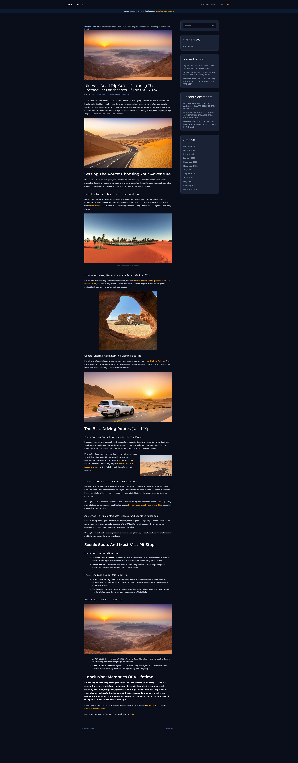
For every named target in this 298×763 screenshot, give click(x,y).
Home (87, 26)
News (221, 4)
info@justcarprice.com (165, 11)
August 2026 (189, 146)
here (133, 714)
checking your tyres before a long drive (144, 505)
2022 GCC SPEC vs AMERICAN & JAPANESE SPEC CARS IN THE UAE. (199, 106)
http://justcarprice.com (94, 708)
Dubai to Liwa (95, 206)
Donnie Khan (189, 103)
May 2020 (187, 182)
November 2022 (190, 166)
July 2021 (187, 170)
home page (151, 705)
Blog (228, 4)
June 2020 (188, 178)
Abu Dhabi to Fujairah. (155, 361)
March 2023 (188, 154)
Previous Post (86, 728)
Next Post (171, 728)
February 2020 (189, 185)
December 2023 (190, 150)
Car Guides (96, 26)
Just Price (75, 4)
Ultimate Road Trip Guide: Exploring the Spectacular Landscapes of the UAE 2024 (199, 81)
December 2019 (190, 189)
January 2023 (189, 158)
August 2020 (189, 174)
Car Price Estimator (207, 4)
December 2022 (190, 162)
